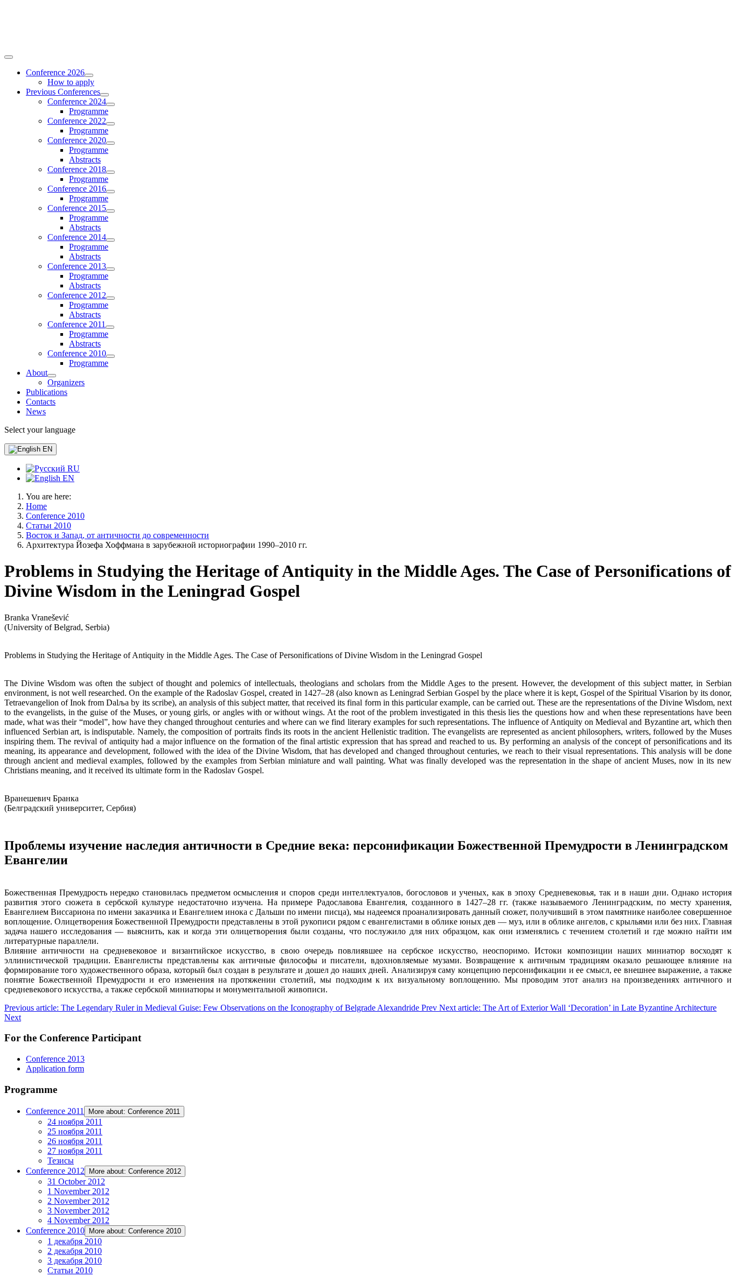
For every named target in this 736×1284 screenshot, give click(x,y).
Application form (55, 1068)
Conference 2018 (76, 169)
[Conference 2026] (89, 75)
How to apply (70, 82)
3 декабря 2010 (74, 1260)
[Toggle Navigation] (8, 57)
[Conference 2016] (110, 191)
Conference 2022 (76, 120)
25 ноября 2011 (74, 1131)
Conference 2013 (76, 266)
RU (72, 468)
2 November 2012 (78, 1200)
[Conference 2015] (110, 211)
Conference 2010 (76, 353)
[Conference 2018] (110, 172)
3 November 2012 (78, 1210)
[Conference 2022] (110, 123)
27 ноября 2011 (74, 1150)
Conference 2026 (55, 72)
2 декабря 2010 (74, 1250)
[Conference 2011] (110, 327)
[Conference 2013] (110, 269)
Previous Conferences (63, 91)
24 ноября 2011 (74, 1121)
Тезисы (60, 1160)
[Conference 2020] (110, 143)
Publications (46, 392)
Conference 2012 (76, 295)
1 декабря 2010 (74, 1241)
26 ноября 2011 (74, 1141)
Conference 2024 (76, 101)
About (36, 372)
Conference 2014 (76, 237)
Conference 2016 (76, 188)
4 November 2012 (78, 1220)
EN (46, 449)
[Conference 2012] (110, 298)
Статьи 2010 (70, 1270)
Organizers (66, 382)
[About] (51, 375)
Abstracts (85, 159)
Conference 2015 (76, 208)
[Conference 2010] (110, 356)
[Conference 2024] (110, 104)
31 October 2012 (76, 1181)
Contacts (40, 401)
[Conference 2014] (110, 240)
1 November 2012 (78, 1191)
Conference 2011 (76, 324)
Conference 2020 (76, 140)
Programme (88, 111)
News (36, 411)
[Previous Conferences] (104, 94)
